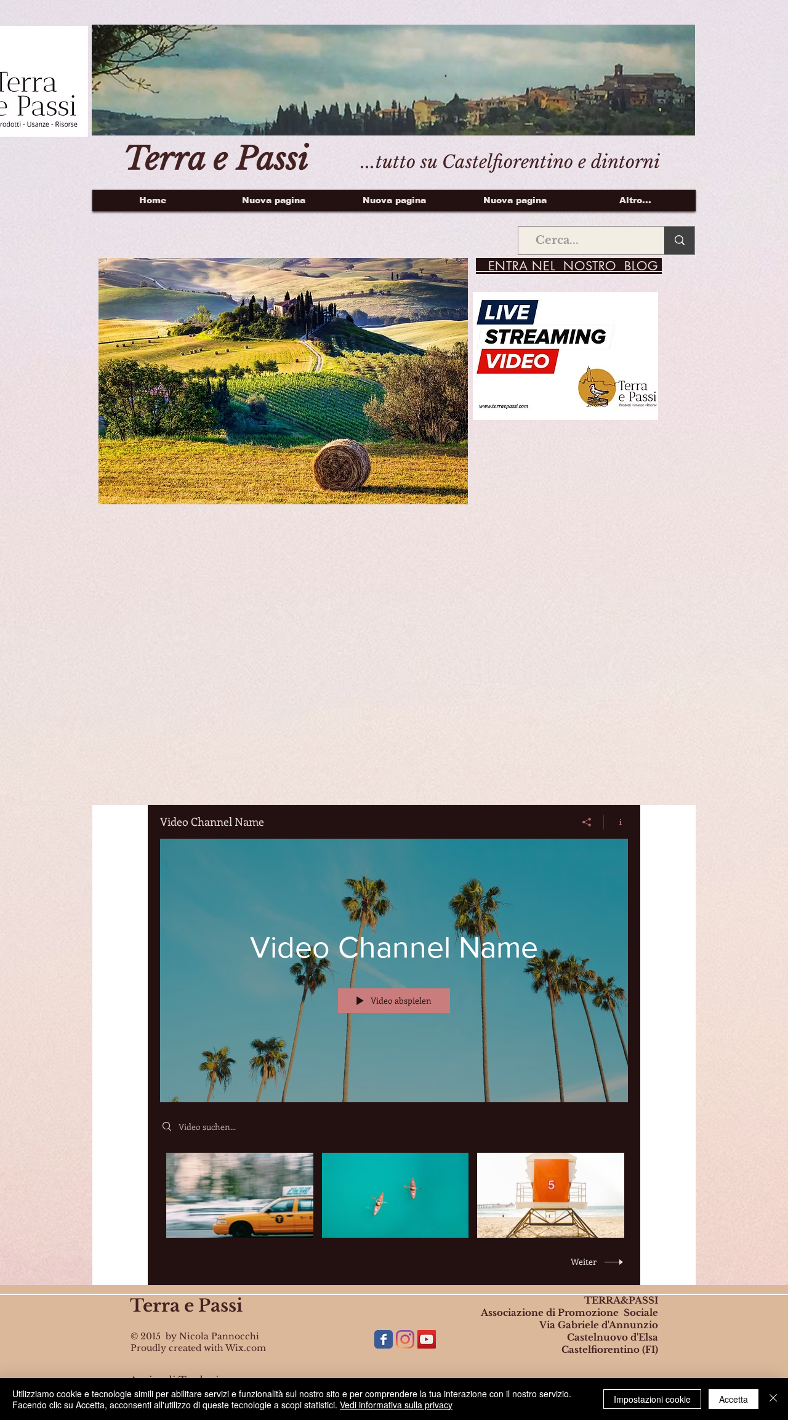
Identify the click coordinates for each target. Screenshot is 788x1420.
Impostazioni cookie (652, 1399)
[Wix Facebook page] (383, 1339)
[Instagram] (405, 1339)
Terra (155, 1306)
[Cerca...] (679, 240)
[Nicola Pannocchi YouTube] (426, 1339)
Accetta (733, 1399)
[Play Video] (240, 1195)
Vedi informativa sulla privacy (396, 1404)
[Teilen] (587, 822)
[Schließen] (773, 1399)
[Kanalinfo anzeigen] (616, 822)
